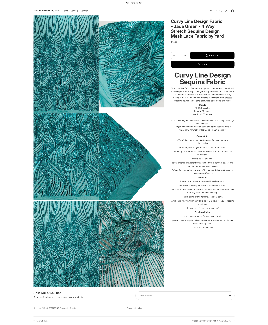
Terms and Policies (134, 308)
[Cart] (232, 11)
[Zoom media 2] (131, 64)
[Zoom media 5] (66, 244)
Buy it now (202, 64)
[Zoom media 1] (66, 64)
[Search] (220, 11)
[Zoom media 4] (131, 156)
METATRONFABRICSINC (49, 308)
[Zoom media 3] (66, 156)
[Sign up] (230, 296)
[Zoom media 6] (131, 244)
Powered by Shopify (68, 308)
